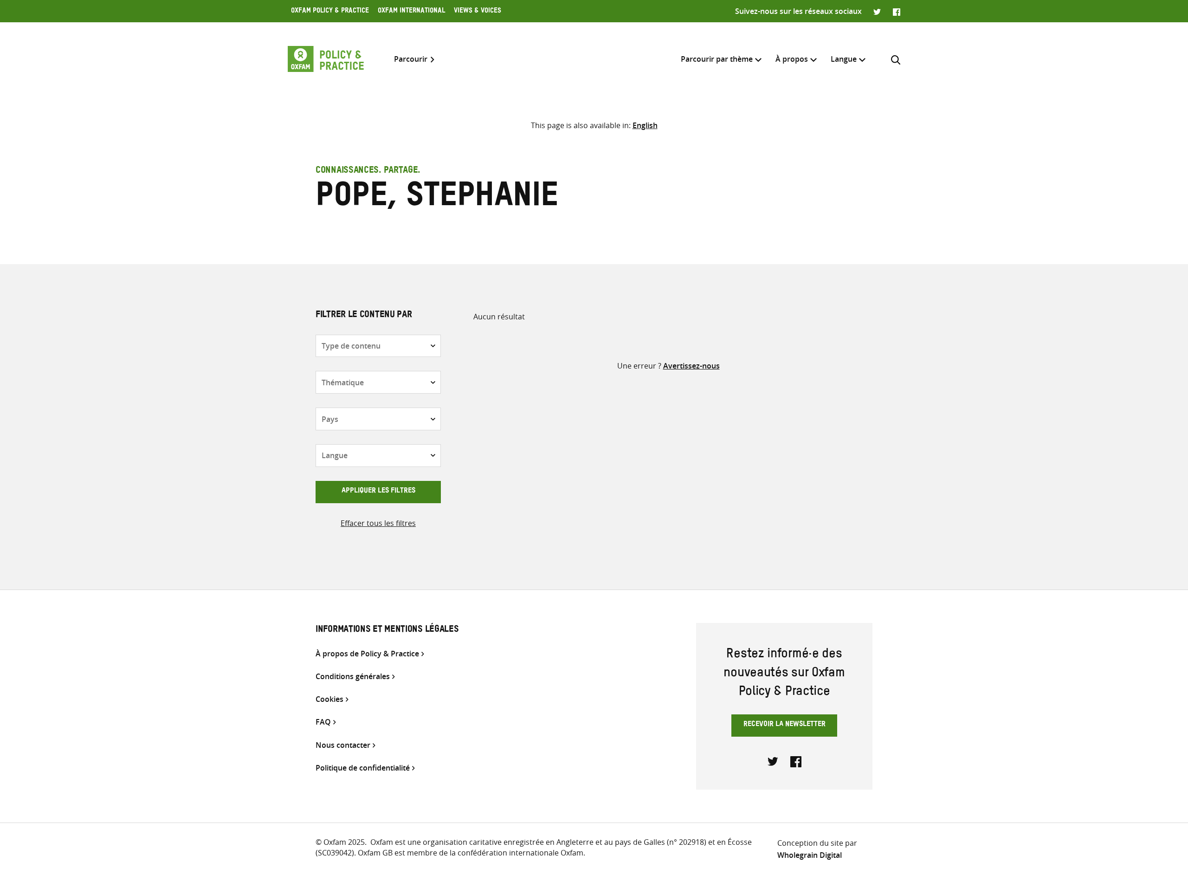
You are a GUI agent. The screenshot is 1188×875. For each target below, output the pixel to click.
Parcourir (410, 59)
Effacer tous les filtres (378, 523)
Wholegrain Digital (809, 855)
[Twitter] (877, 11)
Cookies (329, 699)
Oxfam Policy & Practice (330, 11)
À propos (791, 59)
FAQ (323, 722)
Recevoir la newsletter (784, 725)
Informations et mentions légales (387, 630)
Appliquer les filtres (378, 491)
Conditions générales (353, 676)
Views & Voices (477, 11)
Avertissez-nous (691, 366)
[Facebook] (896, 11)
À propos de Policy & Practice (367, 653)
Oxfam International (411, 11)
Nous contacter (343, 745)
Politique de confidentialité (363, 768)
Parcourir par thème (717, 59)
